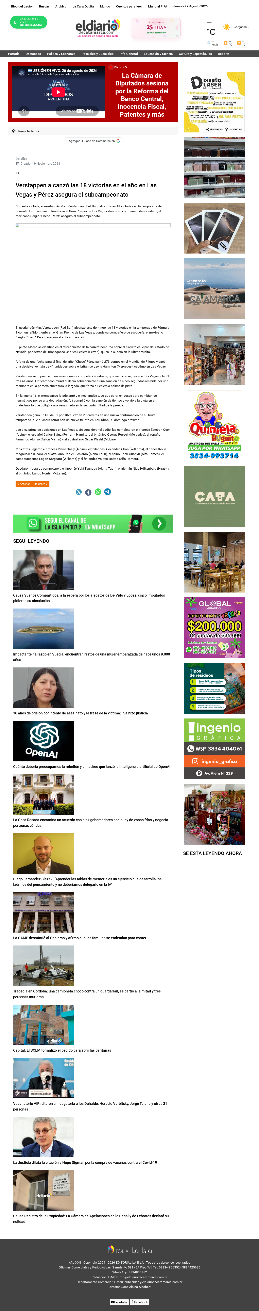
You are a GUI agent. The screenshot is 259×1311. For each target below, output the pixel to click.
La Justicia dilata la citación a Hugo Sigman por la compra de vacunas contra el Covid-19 (85, 1162)
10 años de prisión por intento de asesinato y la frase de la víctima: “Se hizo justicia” (81, 713)
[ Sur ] (177, 36)
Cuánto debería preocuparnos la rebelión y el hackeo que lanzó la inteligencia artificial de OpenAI (91, 766)
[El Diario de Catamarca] (98, 28)
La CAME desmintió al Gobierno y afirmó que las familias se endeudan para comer (79, 938)
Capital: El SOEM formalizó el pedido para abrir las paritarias (62, 1050)
